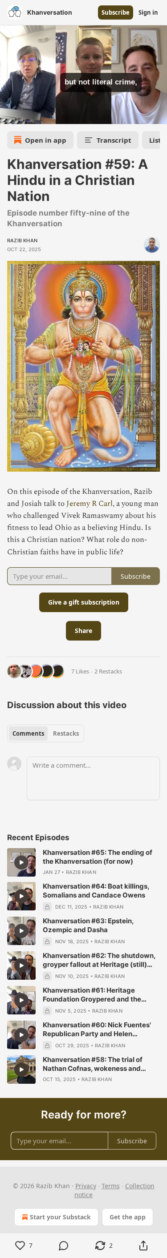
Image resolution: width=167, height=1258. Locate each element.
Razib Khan (22, 240)
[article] (83, 862)
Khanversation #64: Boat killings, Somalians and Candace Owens (96, 890)
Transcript (114, 140)
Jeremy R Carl (89, 503)
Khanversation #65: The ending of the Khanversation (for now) (97, 856)
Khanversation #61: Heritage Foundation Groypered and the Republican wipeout (92, 995)
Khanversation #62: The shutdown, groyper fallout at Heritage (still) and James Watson (99, 960)
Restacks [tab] (66, 733)
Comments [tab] (28, 733)
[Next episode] (29, 114)
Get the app (128, 1217)
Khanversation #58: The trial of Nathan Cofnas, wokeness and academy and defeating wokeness (99, 1064)
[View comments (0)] (64, 1245)
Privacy (85, 1186)
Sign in (148, 12)
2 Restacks (108, 671)
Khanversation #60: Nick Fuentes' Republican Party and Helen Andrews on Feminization (97, 1029)
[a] (21, 862)
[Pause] (10, 114)
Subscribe (116, 12)
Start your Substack (60, 1217)
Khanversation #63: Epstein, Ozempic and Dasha (88, 925)
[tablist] (45, 733)
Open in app (45, 140)
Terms (111, 1186)
